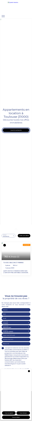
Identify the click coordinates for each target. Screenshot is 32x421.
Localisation (5, 330)
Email (4, 318)
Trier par (4, 234)
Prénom (5, 310)
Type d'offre (5, 321)
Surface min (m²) (8, 339)
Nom (4, 314)
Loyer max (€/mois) (9, 335)
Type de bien (5, 326)
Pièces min (6, 343)
